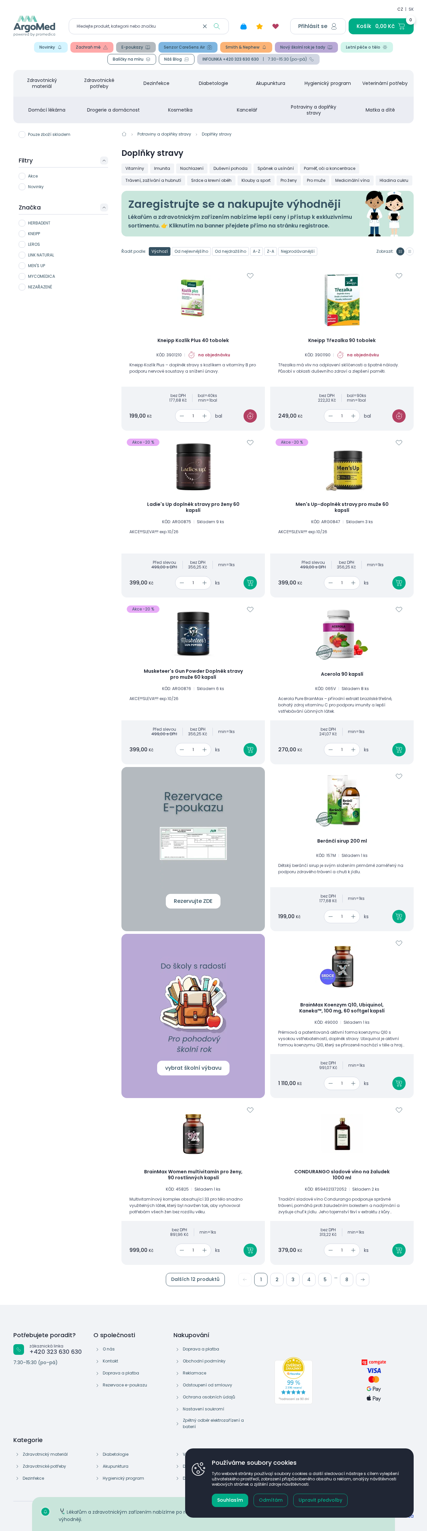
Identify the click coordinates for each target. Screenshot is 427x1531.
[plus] (205, 416)
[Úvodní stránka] (124, 134)
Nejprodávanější (298, 251)
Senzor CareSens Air (184, 47)
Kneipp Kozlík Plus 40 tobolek (193, 341)
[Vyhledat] (217, 26)
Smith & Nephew (243, 47)
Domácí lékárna (46, 110)
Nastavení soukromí (203, 1409)
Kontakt (110, 1361)
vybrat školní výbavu (193, 1068)
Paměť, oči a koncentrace (329, 168)
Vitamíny (134, 168)
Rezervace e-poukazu (125, 1385)
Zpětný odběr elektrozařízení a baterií (213, 1423)
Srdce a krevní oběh (211, 180)
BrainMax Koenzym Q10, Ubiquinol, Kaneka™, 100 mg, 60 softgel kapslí (342, 1008)
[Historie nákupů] (243, 26)
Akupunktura (270, 83)
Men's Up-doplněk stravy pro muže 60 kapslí (342, 507)
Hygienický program (328, 83)
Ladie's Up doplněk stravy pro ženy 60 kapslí (193, 507)
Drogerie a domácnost (113, 110)
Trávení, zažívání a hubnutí (153, 180)
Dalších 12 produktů (195, 1279)
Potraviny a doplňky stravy (313, 110)
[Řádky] (410, 251)
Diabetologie (213, 83)
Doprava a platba (121, 1373)
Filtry (26, 161)
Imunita (162, 168)
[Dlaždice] (400, 251)
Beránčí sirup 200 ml (342, 841)
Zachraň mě (88, 47)
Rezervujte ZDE (193, 901)
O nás (109, 1349)
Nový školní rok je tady (302, 47)
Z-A (270, 251)
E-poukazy (132, 47)
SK (411, 9)
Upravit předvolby (320, 1500)
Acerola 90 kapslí (342, 674)
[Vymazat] (204, 26)
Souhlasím (230, 1500)
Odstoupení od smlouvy (207, 1385)
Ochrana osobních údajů (209, 1397)
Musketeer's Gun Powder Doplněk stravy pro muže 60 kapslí (193, 674)
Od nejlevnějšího (191, 251)
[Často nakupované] (259, 26)
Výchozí (159, 251)
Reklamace (194, 1373)
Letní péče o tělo (363, 47)
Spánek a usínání (276, 168)
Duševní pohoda (231, 168)
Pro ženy (289, 180)
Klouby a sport (256, 180)
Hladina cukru (394, 180)
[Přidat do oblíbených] (250, 275)
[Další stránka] (362, 1279)
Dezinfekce (156, 83)
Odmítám (271, 1500)
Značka (30, 207)
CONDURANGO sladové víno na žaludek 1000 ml (342, 1175)
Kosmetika (180, 110)
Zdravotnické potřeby (99, 83)
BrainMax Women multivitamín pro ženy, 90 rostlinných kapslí (193, 1175)
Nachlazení (191, 168)
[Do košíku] (250, 416)
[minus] (180, 416)
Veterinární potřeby (385, 83)
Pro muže (316, 180)
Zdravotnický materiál (42, 83)
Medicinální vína (352, 180)
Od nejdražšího (230, 251)
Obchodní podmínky (204, 1361)
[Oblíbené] (275, 26)
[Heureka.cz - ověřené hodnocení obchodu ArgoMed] (294, 1380)
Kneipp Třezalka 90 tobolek (342, 341)
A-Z (256, 251)
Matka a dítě (380, 110)
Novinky (47, 47)
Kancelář (247, 110)
